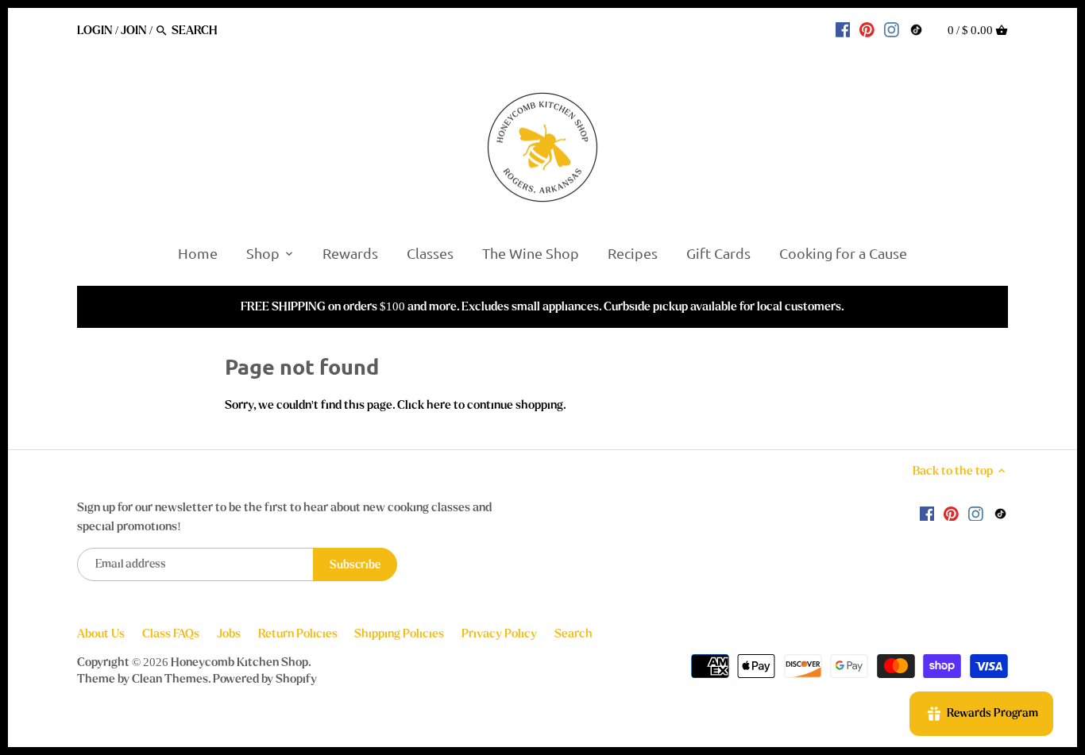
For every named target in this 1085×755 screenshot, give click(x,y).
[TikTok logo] (916, 29)
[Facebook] (843, 29)
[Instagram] (891, 29)
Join (134, 30)
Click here (424, 405)
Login (95, 30)
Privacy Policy (499, 633)
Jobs (229, 633)
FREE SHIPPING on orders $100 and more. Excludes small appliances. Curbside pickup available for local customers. (542, 306)
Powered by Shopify (265, 678)
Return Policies (298, 633)
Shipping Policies (399, 633)
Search (573, 633)
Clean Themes (170, 678)
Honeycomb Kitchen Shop (239, 662)
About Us (101, 633)
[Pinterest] (867, 29)
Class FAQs (170, 633)
